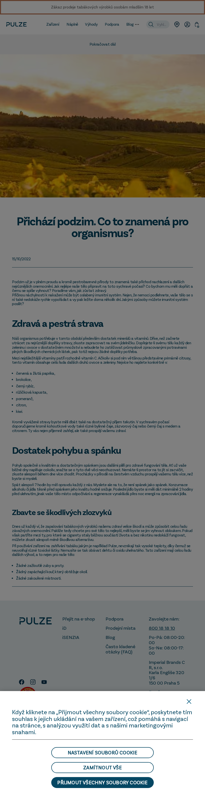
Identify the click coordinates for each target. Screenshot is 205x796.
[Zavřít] (189, 702)
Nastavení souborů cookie (103, 752)
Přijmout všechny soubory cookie (102, 782)
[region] (102, 743)
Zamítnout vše (102, 767)
